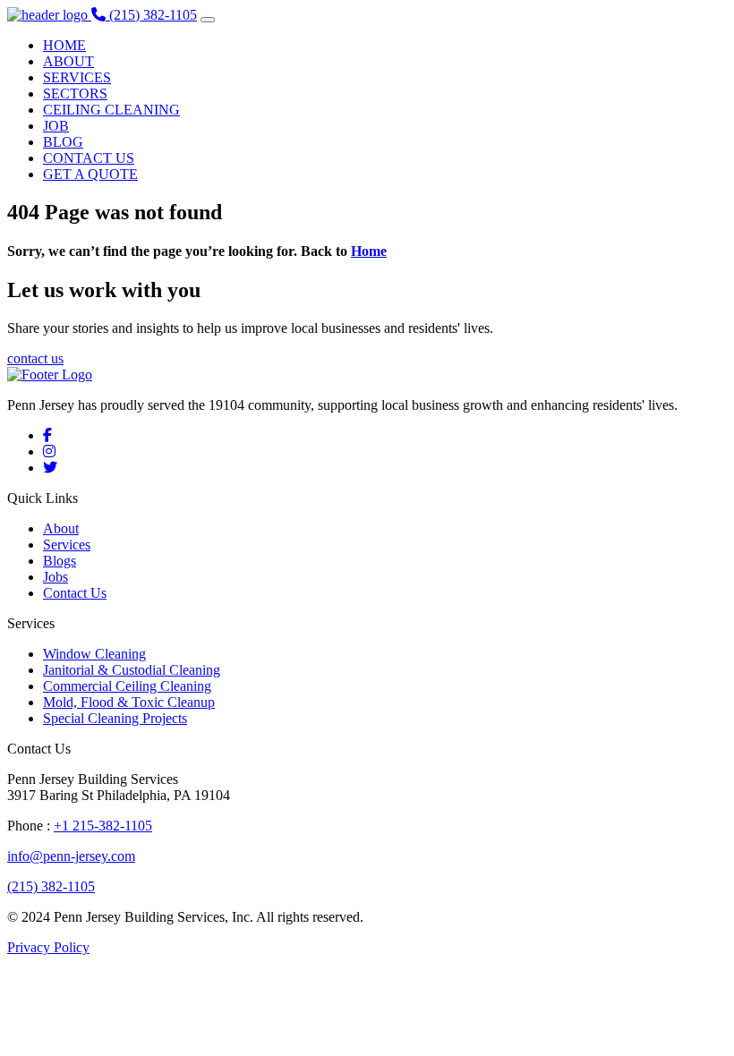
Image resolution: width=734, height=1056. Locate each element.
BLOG (63, 141)
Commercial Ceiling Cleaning (127, 686)
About (61, 528)
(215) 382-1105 (51, 886)
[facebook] (47, 435)
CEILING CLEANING (111, 109)
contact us (35, 358)
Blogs (59, 560)
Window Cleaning (94, 653)
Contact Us (75, 592)
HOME (64, 45)
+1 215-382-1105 (103, 825)
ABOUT (68, 61)
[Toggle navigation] (208, 19)
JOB (56, 125)
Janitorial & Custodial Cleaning (131, 669)
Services (66, 544)
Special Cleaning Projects (115, 718)
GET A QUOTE (90, 174)
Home (369, 251)
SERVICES (77, 77)
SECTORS (75, 93)
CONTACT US (88, 158)
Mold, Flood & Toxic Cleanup (129, 702)
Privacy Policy (48, 947)
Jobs (55, 576)
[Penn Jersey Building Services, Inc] (49, 14)
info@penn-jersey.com (71, 856)
